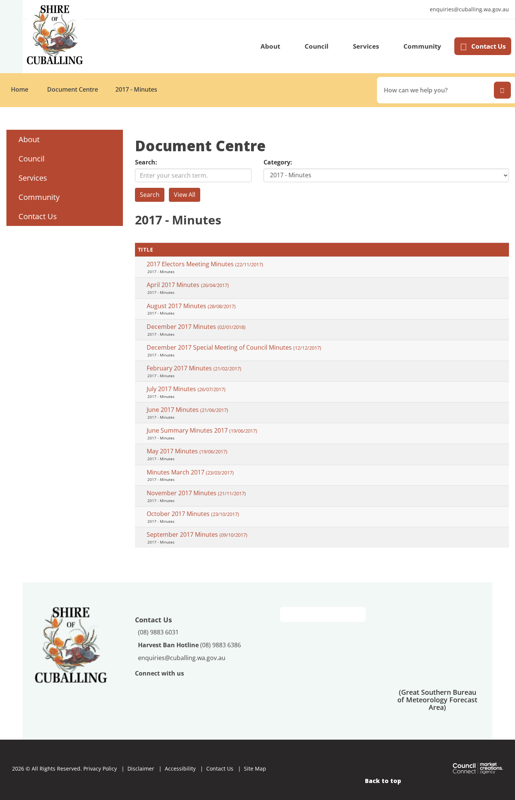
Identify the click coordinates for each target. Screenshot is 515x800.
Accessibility (180, 768)
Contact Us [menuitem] (37, 216)
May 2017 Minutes (187, 451)
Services (366, 46)
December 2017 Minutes (196, 326)
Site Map (255, 768)
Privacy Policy (100, 768)
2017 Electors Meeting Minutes (205, 264)
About (270, 46)
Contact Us (488, 46)
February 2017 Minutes (194, 368)
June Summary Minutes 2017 (202, 430)
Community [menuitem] (39, 197)
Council (316, 46)
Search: (146, 162)
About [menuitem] (29, 139)
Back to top (383, 781)
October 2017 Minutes (193, 514)
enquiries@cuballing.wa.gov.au (467, 9)
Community (422, 46)
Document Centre (72, 89)
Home (19, 89)
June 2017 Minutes (187, 409)
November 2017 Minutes (196, 493)
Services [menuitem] (32, 178)
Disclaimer (140, 768)
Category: (278, 162)
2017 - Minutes (136, 89)
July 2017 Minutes (186, 389)
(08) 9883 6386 (189, 645)
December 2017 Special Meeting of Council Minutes (234, 347)
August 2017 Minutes (191, 306)
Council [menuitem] (31, 159)
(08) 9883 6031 (158, 632)
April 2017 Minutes (188, 285)
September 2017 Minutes (197, 534)
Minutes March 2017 (190, 472)
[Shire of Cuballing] (71, 644)
